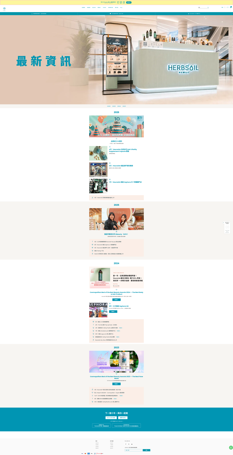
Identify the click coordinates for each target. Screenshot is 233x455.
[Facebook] (126, 444)
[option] (39, 13)
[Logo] (4, 9)
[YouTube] (132, 444)
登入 (222, 7)
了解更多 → (121, 327)
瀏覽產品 (129, 2)
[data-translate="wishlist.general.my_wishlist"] (227, 7)
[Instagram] (129, 444)
